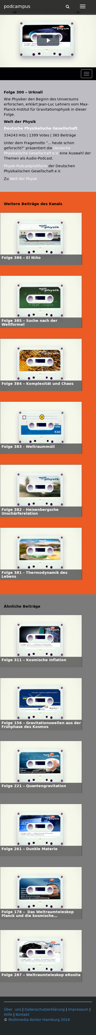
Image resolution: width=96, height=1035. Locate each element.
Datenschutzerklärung (45, 1009)
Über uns (12, 1009)
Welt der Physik (23, 179)
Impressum (78, 1009)
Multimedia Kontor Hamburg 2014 (39, 1020)
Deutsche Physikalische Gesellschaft (41, 128)
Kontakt (22, 1014)
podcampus (17, 6)
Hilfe (8, 1014)
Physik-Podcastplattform (25, 166)
